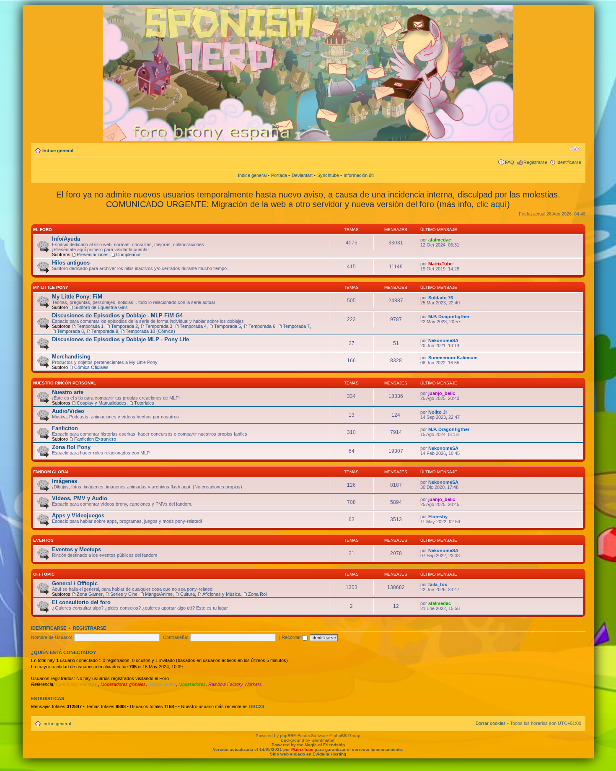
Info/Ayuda (66, 239)
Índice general (57, 150)
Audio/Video (68, 411)
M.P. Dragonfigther (448, 316)
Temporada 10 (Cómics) (150, 331)
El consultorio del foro (81, 602)
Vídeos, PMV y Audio (79, 498)
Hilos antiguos (71, 263)
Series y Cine (123, 594)
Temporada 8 (70, 331)
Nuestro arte (67, 392)
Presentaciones (93, 254)
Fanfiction (65, 428)
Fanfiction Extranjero (95, 438)
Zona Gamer (90, 594)
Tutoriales (144, 402)
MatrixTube (440, 263)
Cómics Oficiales (91, 367)
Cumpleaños (129, 254)
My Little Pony (50, 287)
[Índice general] (287, 72)
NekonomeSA (443, 340)
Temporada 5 (227, 326)
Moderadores (192, 684)
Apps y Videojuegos (78, 515)
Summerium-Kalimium (453, 357)
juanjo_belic (441, 393)
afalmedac (439, 239)
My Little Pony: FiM (77, 296)
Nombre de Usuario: (51, 637)
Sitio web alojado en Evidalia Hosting (308, 754)
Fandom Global (51, 472)
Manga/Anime (159, 594)
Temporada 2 (124, 326)
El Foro (42, 229)
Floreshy (438, 516)
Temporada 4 (193, 326)
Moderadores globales (123, 684)
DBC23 (256, 706)
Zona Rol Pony (71, 447)
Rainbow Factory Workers (235, 684)
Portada (279, 175)
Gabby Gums (162, 684)
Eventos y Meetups (76, 549)
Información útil (359, 175)
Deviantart (302, 175)
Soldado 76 (440, 297)
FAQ (509, 162)
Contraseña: (175, 637)
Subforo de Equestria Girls (101, 307)
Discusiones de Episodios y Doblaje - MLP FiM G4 (117, 315)
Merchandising (71, 356)
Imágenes (64, 481)
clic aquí (491, 204)
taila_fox (437, 584)
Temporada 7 (296, 326)
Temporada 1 (90, 326)
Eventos (43, 540)
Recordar (292, 637)
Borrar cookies (491, 723)
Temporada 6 (261, 326)
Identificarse (568, 162)
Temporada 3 (158, 326)
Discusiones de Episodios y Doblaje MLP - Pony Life (120, 339)
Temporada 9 (104, 331)
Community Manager (77, 684)
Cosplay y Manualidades (102, 402)
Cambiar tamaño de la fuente (575, 149)
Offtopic (43, 574)
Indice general (252, 175)
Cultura (187, 594)
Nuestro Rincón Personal (64, 383)
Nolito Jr (437, 412)
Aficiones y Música (221, 594)
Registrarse (535, 162)
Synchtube (328, 175)
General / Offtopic (75, 583)
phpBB (286, 735)
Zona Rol (257, 594)
